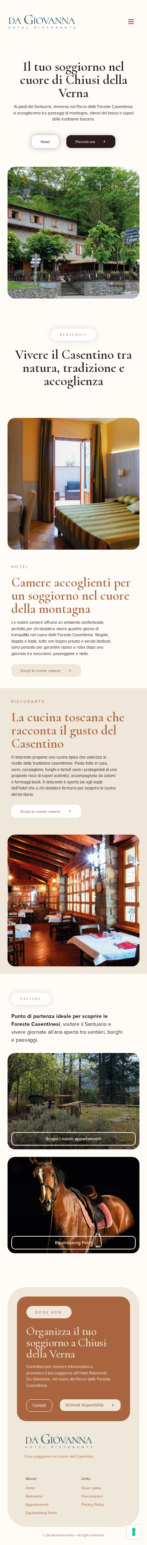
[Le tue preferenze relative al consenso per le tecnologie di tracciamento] (134, 1532)
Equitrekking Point (73, 1242)
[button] (131, 22)
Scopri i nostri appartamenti (73, 1138)
